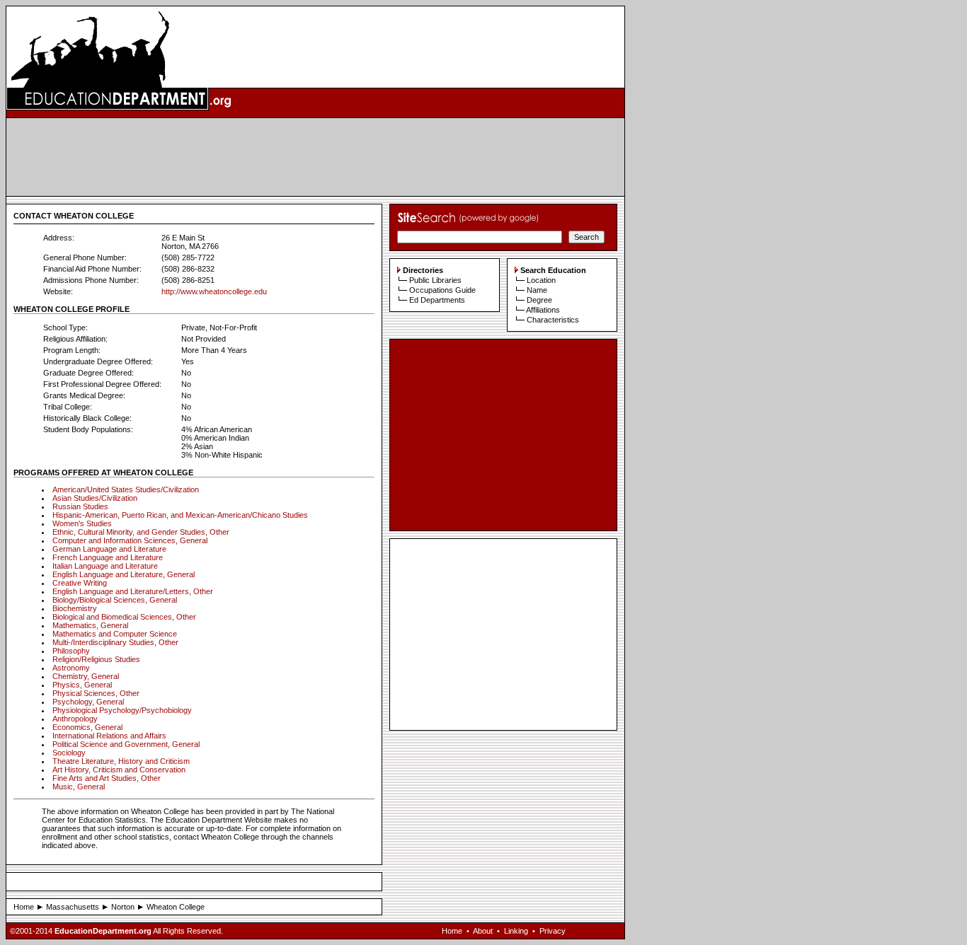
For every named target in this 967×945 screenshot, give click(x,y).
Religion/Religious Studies (96, 659)
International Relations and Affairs (109, 735)
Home (23, 907)
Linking (516, 931)
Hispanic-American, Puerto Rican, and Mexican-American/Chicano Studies (180, 515)
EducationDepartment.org (103, 931)
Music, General (78, 786)
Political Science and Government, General (126, 744)
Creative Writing (79, 583)
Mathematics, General (90, 625)
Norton (123, 907)
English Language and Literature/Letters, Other (132, 591)
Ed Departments (437, 300)
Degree (539, 300)
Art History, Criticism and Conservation (118, 769)
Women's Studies (82, 523)
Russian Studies (80, 506)
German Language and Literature (109, 549)
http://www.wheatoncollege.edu (214, 291)
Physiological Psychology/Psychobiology (122, 710)
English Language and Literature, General (123, 574)
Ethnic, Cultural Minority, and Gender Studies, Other (140, 532)
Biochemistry (74, 608)
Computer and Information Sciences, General (129, 540)
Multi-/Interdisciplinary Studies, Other (115, 642)
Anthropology (75, 718)
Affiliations (543, 310)
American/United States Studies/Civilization (125, 489)
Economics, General (87, 727)
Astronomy (71, 667)
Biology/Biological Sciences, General (114, 600)
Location (541, 280)
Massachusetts (72, 907)
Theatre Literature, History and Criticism (121, 761)
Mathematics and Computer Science (114, 634)
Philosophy (71, 651)
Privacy (552, 931)
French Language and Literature (107, 557)
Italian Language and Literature (105, 566)
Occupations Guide (442, 290)
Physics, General (82, 684)
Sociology (69, 752)
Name (537, 290)
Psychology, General (88, 701)
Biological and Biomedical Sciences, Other (124, 617)
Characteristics (553, 319)
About (483, 931)
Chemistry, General (85, 676)
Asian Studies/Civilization (94, 498)
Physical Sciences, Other (95, 693)
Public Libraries (435, 280)
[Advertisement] (315, 157)
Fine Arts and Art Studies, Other (106, 778)
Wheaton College (176, 907)
